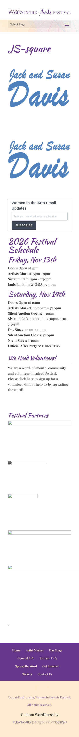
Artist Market (35, 650)
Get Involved (50, 666)
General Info (25, 658)
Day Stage (55, 650)
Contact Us (44, 674)
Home (16, 650)
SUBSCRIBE (23, 225)
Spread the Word (26, 666)
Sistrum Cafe (48, 658)
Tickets (27, 674)
